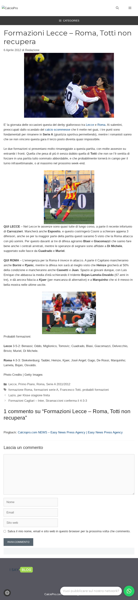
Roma (101, 124)
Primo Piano (26, 384)
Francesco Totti (70, 389)
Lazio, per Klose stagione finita (29, 395)
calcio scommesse (57, 129)
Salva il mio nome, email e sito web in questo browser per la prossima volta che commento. (69, 531)
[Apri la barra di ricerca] (117, 8)
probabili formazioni (95, 389)
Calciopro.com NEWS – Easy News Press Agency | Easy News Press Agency (70, 432)
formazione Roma (20, 389)
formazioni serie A (46, 389)
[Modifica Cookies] (7, 592)
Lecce (90, 124)
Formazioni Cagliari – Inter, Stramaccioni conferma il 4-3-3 (47, 400)
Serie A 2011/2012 (58, 384)
